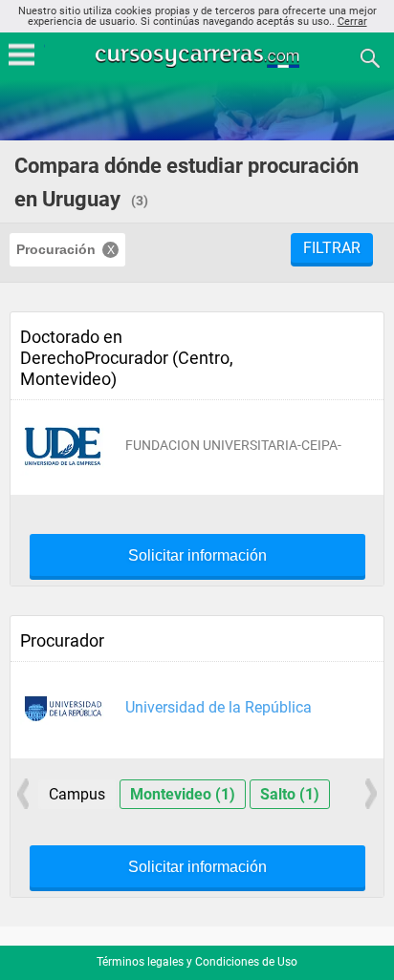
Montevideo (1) (182, 794)
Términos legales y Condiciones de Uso (197, 962)
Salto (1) (289, 794)
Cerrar (352, 21)
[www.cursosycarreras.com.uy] (199, 57)
